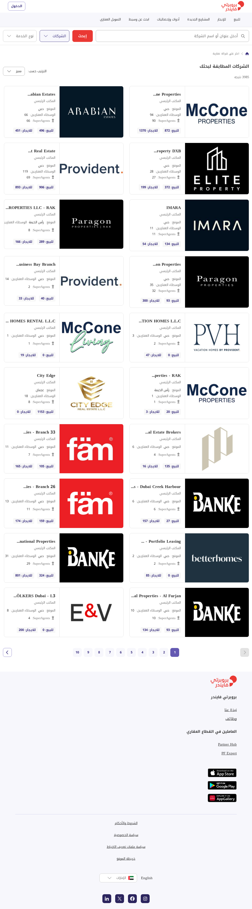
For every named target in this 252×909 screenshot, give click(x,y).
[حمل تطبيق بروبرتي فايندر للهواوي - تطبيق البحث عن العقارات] (222, 798)
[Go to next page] (7, 652)
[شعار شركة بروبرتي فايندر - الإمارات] (232, 6)
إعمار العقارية (183, 50)
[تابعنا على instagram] (145, 898)
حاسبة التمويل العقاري (177, 50)
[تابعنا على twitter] (119, 898)
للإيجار (222, 19)
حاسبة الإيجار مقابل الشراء (220, 50)
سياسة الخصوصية (126, 835)
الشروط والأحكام (126, 823)
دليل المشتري (137, 50)
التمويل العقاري (110, 19)
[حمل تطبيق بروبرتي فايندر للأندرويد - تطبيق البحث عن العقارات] (222, 785)
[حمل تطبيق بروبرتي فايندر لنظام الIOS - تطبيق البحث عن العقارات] (222, 773)
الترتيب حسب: (37, 71)
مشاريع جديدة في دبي (222, 50)
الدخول (16, 6)
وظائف (231, 718)
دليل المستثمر (137, 50)
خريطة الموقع (126, 859)
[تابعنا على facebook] (132, 898)
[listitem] (189, 112)
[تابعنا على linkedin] (106, 898)
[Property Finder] (247, 54)
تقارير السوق (183, 50)
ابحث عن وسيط (139, 19)
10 (77, 652)
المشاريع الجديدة (198, 19)
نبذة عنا (230, 709)
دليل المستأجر (137, 50)
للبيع (237, 19)
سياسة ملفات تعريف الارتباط (126, 847)
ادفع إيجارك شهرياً (180, 50)
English (147, 877)
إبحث (82, 36)
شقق (234, 50)
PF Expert (229, 753)
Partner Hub (227, 744)
